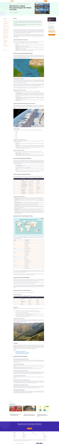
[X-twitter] (37, 443)
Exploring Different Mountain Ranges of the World (6, 33)
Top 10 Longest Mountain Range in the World (6, 30)
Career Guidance (45, 435)
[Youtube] (39, 443)
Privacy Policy (14, 436)
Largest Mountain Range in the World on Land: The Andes (6, 26)
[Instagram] (40, 443)
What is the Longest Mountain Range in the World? (5, 24)
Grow (44, 432)
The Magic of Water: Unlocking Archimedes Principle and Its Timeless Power (42, 415)
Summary (4, 19)
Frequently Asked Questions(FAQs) (5, 40)
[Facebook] (36, 443)
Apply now (29, 428)
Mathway (24, 435)
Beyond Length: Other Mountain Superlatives (5, 37)
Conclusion (4, 38)
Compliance (14, 435)
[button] (9, 18)
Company (14, 432)
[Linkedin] (42, 443)
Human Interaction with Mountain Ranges (6, 35)
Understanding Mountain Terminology (6, 21)
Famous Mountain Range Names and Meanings (6, 28)
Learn (23, 432)
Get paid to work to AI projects (5, 42)
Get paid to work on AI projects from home (5, 45)
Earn (33, 432)
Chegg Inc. (24, 436)
